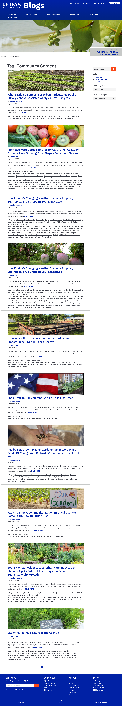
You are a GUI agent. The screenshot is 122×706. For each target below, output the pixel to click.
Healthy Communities (72, 182)
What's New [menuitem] (12, 17)
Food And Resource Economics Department (52, 178)
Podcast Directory (100, 3)
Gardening (56, 362)
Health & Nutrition (22, 477)
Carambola (79, 226)
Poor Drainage (62, 230)
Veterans (54, 418)
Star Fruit (46, 233)
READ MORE (21, 112)
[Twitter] (9, 689)
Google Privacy (98, 685)
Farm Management (50, 116)
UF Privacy (96, 681)
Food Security (41, 118)
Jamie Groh (14, 157)
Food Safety (65, 475)
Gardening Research (57, 182)
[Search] (64, 4)
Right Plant (29, 657)
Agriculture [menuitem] (12, 14)
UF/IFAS (17, 171)
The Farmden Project (51, 364)
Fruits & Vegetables (14, 222)
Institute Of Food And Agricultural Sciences (30, 184)
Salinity (69, 230)
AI (20, 118)
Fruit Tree (42, 228)
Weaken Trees (29, 237)
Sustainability (51, 118)
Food (43, 536)
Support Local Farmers (51, 186)
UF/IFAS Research (74, 116)
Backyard (71, 226)
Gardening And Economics (27, 182)
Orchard (53, 230)
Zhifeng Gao (69, 189)
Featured (74, 176)
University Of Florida (42, 189)
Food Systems (77, 180)
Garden (50, 362)
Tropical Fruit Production (16, 235)
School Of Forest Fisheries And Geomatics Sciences (57, 599)
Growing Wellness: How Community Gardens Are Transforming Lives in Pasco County (39, 340)
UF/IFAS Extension (60, 477)
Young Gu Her (46, 237)
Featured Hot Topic (53, 597)
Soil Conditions (28, 233)
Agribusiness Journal (19, 174)
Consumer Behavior (36, 176)
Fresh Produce (12, 182)
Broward (14, 597)
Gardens (64, 362)
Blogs (34, 5)
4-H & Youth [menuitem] (94, 14)
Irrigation (26, 230)
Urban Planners (48, 601)
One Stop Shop (22, 364)
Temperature (74, 233)
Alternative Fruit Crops (46, 226)
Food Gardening (27, 180)
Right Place (20, 657)
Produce (31, 364)
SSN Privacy (97, 683)
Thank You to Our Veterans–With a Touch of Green (40, 398)
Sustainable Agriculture (68, 186)
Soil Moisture (38, 233)
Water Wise (21, 660)
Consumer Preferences (52, 176)
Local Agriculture (51, 184)
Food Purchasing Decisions (63, 180)
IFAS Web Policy (98, 688)
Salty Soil (76, 230)
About (70, 3)
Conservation (35, 475)
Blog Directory (86, 3)
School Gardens (69, 479)
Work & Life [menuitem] (74, 14)
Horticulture (39, 222)
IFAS (106, 702)
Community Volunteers (23, 475)
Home (77, 3)
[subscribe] (36, 685)
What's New (72, 692)
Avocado (65, 226)
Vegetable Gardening (56, 189)
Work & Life (35, 595)
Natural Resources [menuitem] (33, 14)
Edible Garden (30, 418)
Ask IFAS (58, 226)
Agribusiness (18, 116)
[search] (113, 69)
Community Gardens (29, 118)
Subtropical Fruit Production (60, 233)
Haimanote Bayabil (52, 228)
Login (70, 694)
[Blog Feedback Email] (19, 689)
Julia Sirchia (14, 345)
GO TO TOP (62, 702)
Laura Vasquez (15, 460)
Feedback (72, 683)
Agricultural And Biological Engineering (25, 226)
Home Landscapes (28, 222)
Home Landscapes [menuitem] (54, 14)
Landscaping (65, 655)
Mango (43, 230)
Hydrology (62, 228)
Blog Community (37, 116)
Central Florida (33, 653)
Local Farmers (62, 184)
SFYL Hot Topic (62, 116)
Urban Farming (37, 601)
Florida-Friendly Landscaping (72, 220)
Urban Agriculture (68, 118)
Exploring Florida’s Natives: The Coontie (33, 632)
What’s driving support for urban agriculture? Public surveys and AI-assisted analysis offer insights (42, 96)
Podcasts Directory (75, 688)
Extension (34, 228)
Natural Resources (50, 683)
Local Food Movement (15, 186)
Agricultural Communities (35, 174)
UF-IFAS (59, 118)
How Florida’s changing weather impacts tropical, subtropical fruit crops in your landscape (40, 199)
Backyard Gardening (67, 174)
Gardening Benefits (42, 182)
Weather (38, 237)
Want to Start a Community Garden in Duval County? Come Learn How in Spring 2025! (42, 514)
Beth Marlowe (15, 401)
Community (15, 362)
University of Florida (99, 702)
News (41, 186)
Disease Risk (26, 228)
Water (22, 237)
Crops (47, 220)
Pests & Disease (49, 222)
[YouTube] (16, 689)
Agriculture (28, 116)
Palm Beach (32, 599)
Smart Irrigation (38, 657)
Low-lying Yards (35, 230)
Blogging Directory (74, 685)
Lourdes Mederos (16, 101)
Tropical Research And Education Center (38, 235)
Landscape (56, 655)
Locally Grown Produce (31, 186)
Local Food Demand (75, 184)
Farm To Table (65, 176)
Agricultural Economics (52, 174)
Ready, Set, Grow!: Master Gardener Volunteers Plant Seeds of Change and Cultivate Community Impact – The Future (44, 453)
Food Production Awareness (43, 180)
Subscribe (115, 3)
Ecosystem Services (39, 597)
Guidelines (72, 690)
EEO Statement (98, 690)
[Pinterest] (12, 689)
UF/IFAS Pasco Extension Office (55, 657)
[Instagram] (22, 689)
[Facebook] (6, 689)
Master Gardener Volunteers (44, 479)
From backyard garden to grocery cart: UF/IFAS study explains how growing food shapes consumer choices (43, 151)
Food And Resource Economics (26, 178)
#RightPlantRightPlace (19, 653)
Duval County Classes (33, 536)
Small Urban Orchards (15, 233)
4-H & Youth (48, 690)
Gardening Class (58, 536)
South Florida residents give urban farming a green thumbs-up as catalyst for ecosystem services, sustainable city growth (42, 571)
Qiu (38, 599)
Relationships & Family (45, 477)
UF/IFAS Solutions (101, 79)
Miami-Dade (59, 479)
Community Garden (26, 362)
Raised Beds (38, 364)
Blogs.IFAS (98, 77)
